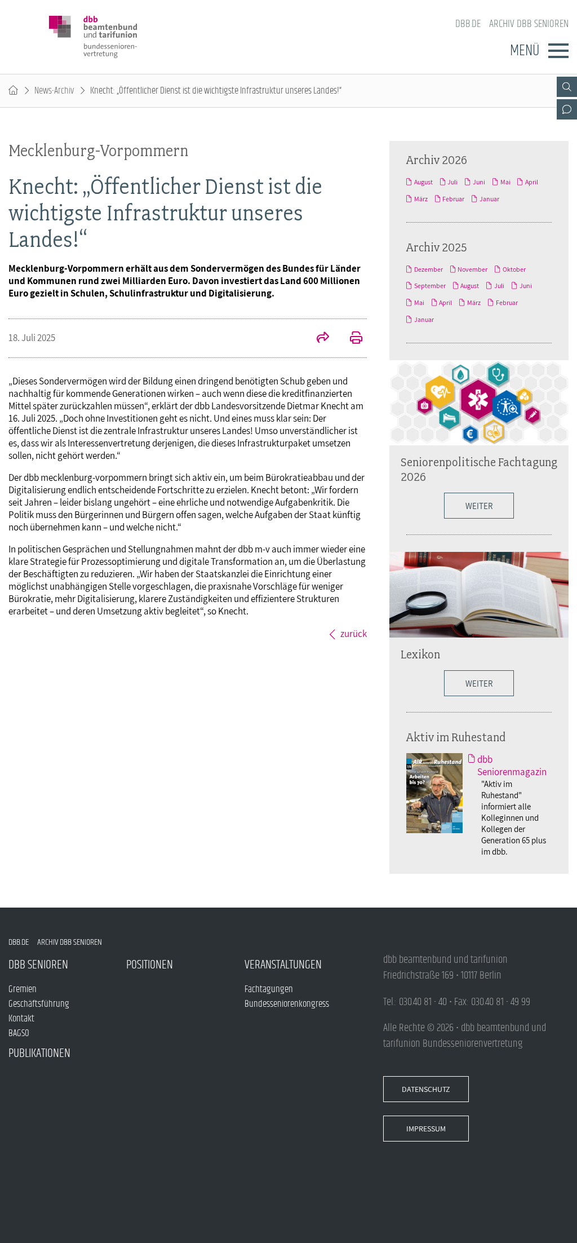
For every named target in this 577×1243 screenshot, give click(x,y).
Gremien (22, 989)
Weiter (478, 505)
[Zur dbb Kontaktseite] (567, 109)
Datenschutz (426, 1089)
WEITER (478, 683)
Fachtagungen (269, 989)
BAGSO (18, 1033)
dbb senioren (38, 965)
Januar (489, 199)
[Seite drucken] (350, 339)
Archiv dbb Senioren (529, 24)
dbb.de (468, 24)
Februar (453, 199)
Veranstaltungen (283, 965)
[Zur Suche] (567, 87)
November (472, 269)
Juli (452, 182)
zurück (353, 633)
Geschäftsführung (38, 1004)
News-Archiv (54, 90)
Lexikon (420, 654)
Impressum (426, 1128)
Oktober (514, 269)
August (423, 182)
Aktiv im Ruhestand (455, 736)
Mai (505, 182)
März (421, 199)
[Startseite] (13, 90)
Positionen (149, 965)
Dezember (428, 269)
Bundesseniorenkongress (287, 1004)
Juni (479, 182)
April (531, 182)
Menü (524, 51)
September (430, 285)
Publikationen (39, 1053)
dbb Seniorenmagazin (512, 765)
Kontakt (21, 1018)
